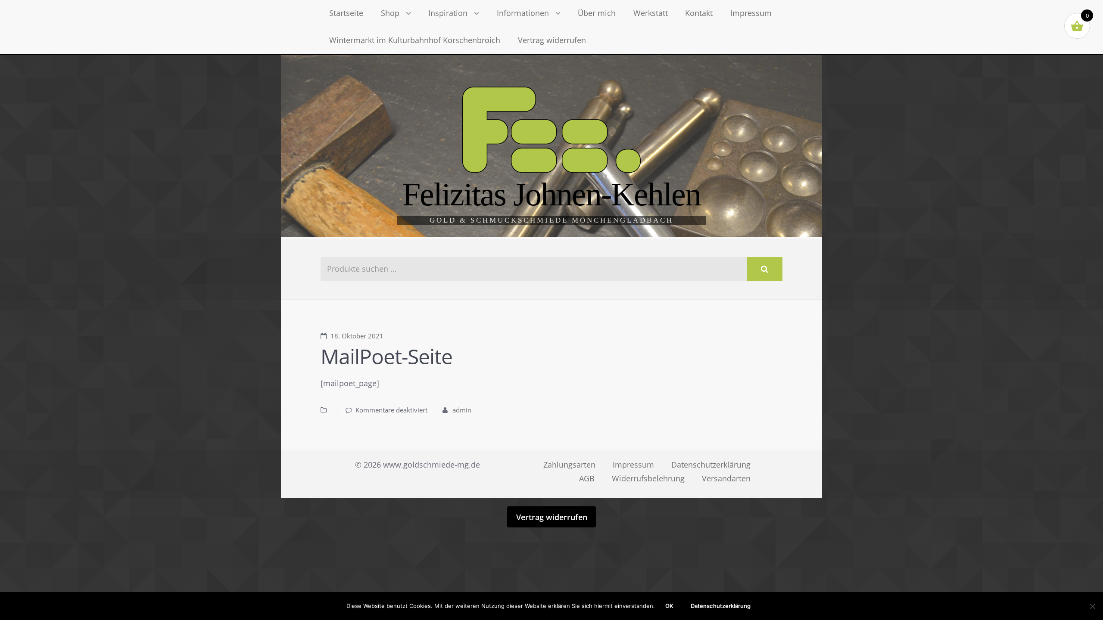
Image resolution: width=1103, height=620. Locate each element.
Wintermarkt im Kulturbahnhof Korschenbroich (414, 40)
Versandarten (726, 478)
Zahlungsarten (569, 464)
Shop (390, 13)
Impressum (751, 13)
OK (669, 605)
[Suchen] (764, 268)
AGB (587, 478)
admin (461, 410)
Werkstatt (650, 13)
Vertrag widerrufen (552, 40)
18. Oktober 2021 (356, 336)
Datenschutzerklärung (711, 464)
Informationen (523, 13)
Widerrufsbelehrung (648, 478)
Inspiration (447, 13)
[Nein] (1092, 606)
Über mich (597, 13)
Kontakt (699, 13)
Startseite (346, 13)
